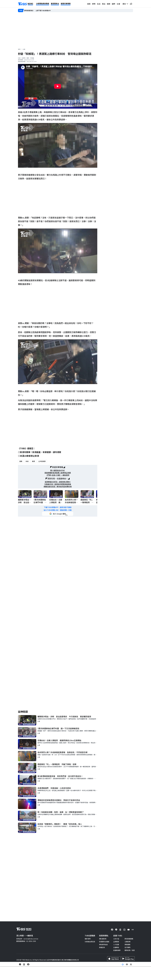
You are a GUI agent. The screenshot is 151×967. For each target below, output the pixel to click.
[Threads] (120, 930)
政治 (103, 4)
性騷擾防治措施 (104, 942)
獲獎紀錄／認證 (130, 950)
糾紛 (27, 461)
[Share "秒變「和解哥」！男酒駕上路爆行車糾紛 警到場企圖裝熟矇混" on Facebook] (28, 964)
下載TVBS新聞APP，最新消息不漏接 (57, 507)
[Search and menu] (131, 4)
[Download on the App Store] (113, 958)
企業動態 (116, 942)
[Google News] (133, 930)
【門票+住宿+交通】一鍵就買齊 (57, 475)
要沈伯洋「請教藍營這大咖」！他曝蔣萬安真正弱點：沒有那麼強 (45, 10)
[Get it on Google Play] (128, 958)
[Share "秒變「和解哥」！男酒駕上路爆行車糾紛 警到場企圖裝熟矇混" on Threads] (24, 964)
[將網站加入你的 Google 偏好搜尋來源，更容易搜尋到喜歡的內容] (57, 514)
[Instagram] (124, 930)
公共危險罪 (42, 461)
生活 (98, 4)
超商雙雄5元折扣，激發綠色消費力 (57, 482)
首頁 (88, 4)
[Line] (116, 930)
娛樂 (108, 4)
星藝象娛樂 (116, 950)
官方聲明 (127, 947)
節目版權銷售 (129, 939)
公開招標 (127, 942)
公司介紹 (116, 939)
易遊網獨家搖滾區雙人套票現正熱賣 (57, 473)
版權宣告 (102, 947)
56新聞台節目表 (90, 942)
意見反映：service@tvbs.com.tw (27, 939)
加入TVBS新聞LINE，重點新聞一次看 (58, 510)
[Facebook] (112, 930)
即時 (93, 4)
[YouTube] (128, 930)
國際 (113, 4)
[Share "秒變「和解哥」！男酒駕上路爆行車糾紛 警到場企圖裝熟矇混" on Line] (20, 964)
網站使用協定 (103, 944)
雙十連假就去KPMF (57, 470)
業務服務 (127, 944)
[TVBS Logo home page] (25, 3)
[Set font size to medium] (127, 964)
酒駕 (20, 461)
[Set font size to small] (123, 964)
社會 (118, 4)
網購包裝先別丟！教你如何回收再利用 (58, 486)
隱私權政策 (102, 939)
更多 (125, 4)
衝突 (33, 461)
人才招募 (116, 944)
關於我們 (87, 939)
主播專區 (116, 947)
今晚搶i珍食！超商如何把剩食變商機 (57, 484)
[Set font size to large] (131, 964)
